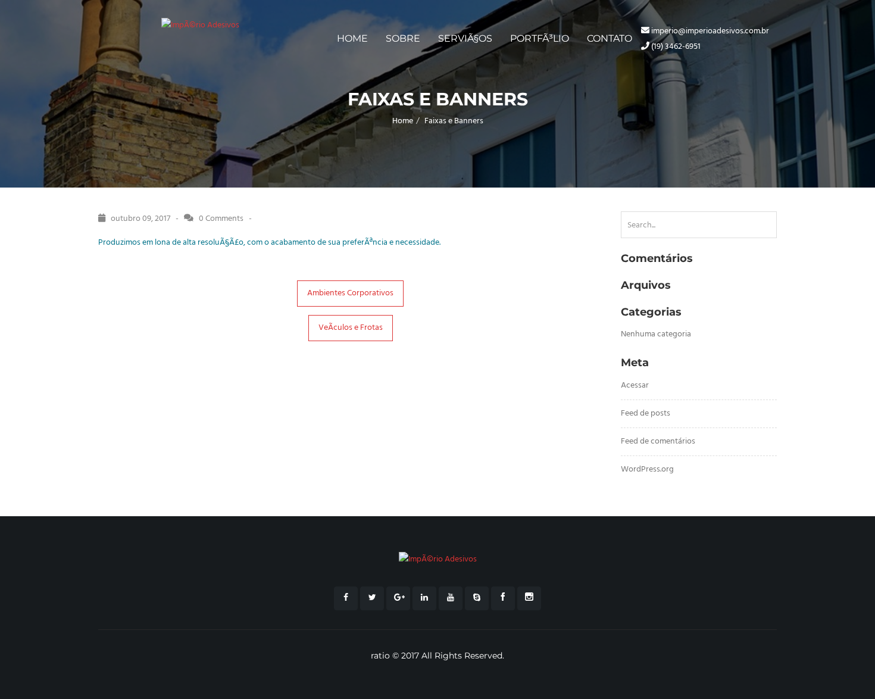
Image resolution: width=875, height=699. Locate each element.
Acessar (635, 385)
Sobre (403, 38)
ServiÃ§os (465, 38)
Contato (609, 38)
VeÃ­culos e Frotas (350, 328)
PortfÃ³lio (539, 38)
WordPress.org (647, 469)
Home (352, 38)
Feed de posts (645, 413)
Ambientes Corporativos (350, 293)
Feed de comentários (658, 441)
